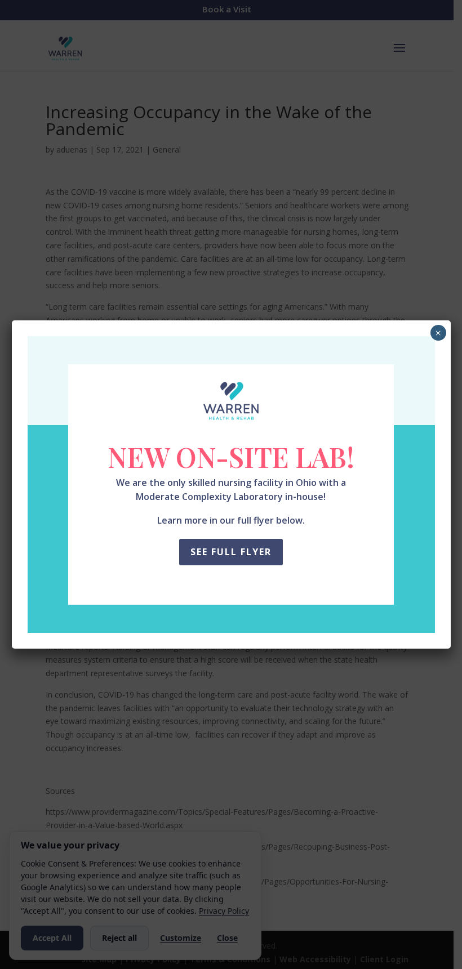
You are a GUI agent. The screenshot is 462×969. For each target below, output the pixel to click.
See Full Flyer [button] (231, 552)
